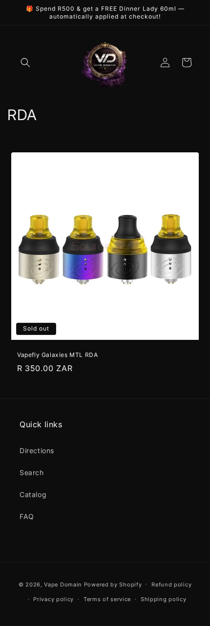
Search (32, 472)
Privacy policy (53, 599)
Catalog (33, 494)
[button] (25, 62)
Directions (37, 450)
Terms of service (107, 599)
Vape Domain (64, 584)
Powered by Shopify (113, 584)
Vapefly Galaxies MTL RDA (57, 354)
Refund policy (171, 584)
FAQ (27, 516)
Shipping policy (164, 599)
